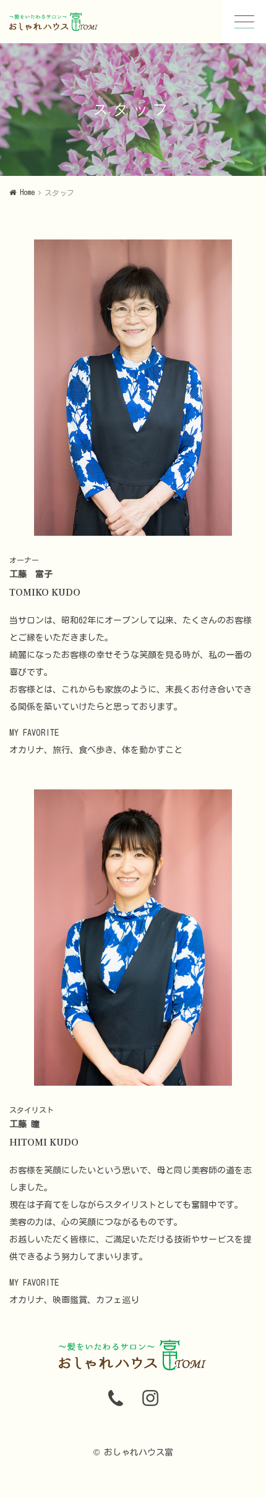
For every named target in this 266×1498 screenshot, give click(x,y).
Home (27, 192)
